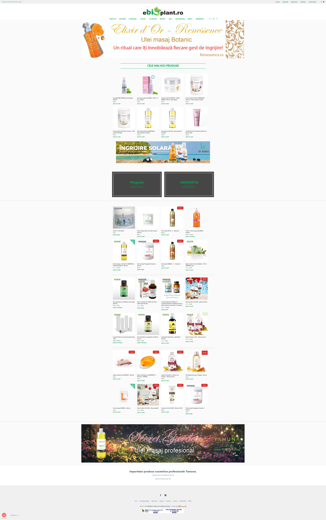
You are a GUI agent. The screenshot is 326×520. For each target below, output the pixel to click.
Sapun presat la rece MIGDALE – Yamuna (123, 375)
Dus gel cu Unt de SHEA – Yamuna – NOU (171, 408)
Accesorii (153, 19)
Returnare (154, 501)
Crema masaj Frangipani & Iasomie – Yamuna (146, 264)
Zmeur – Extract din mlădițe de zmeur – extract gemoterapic (147, 302)
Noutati (168, 501)
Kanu (190, 19)
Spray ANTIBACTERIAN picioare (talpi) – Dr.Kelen (123, 98)
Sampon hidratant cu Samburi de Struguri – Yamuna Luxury (170, 375)
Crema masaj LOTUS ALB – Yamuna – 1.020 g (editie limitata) (124, 132)
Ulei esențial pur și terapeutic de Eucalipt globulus (124, 302)
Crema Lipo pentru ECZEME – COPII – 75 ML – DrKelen (147, 98)
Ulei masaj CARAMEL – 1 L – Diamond (170, 264)
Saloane (122, 19)
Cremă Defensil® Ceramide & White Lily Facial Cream (196, 132)
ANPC (190, 501)
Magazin (285, 2)
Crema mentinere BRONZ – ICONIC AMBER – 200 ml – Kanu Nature (170, 98)
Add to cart (117, 103)
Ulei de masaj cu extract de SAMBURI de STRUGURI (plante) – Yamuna (123, 264)
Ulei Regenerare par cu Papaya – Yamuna (196, 375)
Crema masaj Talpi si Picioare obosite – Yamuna (147, 231)
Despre (162, 501)
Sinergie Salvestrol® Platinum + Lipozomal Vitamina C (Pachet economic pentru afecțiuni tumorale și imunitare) (171, 303)
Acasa (278, 2)
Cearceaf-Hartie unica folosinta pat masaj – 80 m (124, 337)
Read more (116, 235)
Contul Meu (312, 2)
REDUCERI (183, 501)
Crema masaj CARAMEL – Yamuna (121, 408)
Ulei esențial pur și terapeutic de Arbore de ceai (147, 337)
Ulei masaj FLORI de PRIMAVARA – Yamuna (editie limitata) (146, 132)
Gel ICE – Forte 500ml (118, 231)
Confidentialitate (144, 501)
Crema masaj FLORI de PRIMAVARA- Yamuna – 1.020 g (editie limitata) (195, 98)
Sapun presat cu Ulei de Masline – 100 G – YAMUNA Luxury (196, 264)
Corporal (133, 19)
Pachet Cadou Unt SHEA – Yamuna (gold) (147, 408)
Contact (303, 2)
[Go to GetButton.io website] (4, 518)
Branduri (199, 19)
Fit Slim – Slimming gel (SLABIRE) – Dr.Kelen (195, 231)
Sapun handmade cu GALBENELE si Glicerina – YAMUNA (146, 375)
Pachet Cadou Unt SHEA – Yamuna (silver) (196, 302)
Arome (162, 19)
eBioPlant (294, 2)
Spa (170, 19)
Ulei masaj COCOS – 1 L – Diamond (170, 231)
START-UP (112, 19)
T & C (135, 501)
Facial (142, 19)
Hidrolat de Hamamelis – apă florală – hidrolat (170, 337)
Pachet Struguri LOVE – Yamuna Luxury (196, 337)
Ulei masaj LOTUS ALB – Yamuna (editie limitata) (171, 132)
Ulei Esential (180, 19)
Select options (190, 236)
